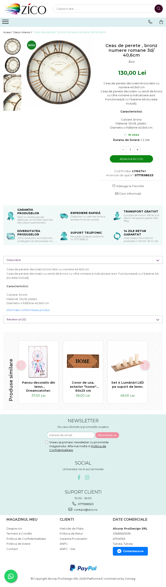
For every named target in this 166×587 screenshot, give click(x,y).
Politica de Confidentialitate (26, 538)
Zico (131, 61)
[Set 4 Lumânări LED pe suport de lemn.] (127, 361)
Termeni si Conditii (19, 533)
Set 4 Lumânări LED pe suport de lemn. (127, 384)
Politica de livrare (18, 543)
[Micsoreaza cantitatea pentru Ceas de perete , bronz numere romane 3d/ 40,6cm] (123, 149)
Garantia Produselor (74, 538)
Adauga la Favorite (129, 186)
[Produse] (6, 23)
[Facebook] (79, 477)
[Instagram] (87, 477)
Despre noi (14, 528)
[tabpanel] (59, 72)
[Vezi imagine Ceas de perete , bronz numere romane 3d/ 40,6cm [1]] (12, 65)
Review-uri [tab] (16, 319)
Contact (12, 549)
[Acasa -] (24, 8)
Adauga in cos (131, 159)
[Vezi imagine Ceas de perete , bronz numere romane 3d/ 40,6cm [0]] (12, 46)
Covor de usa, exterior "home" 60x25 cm (83, 386)
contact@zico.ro (85, 509)
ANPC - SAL (68, 549)
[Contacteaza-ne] (150, 22)
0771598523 (85, 504)
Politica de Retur (71, 533)
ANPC (64, 543)
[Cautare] (159, 9)
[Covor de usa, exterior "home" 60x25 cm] (83, 361)
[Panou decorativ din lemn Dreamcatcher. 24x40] (38, 361)
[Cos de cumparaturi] (161, 22)
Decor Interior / (23, 32)
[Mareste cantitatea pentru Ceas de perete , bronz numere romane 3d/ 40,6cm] (137, 149)
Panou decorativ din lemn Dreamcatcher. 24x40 (38, 386)
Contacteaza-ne (133, 551)
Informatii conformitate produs (27, 310)
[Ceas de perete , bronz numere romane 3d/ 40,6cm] (59, 72)
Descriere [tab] (14, 260)
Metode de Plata (71, 528)
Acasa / (8, 32)
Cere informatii (129, 194)
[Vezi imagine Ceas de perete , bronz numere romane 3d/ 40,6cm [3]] (12, 102)
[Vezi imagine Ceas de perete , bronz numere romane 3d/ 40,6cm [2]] (12, 83)
